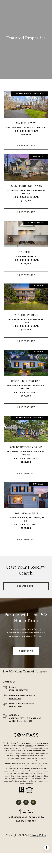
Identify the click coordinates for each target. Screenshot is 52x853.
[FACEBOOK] (18, 802)
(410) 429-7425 (15, 707)
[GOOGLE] (33, 802)
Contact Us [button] (26, 651)
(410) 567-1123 (15, 698)
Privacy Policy (38, 835)
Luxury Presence (26, 820)
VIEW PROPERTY (26, 146)
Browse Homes (26, 586)
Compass (29, 746)
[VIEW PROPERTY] (26, 143)
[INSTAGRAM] (26, 802)
